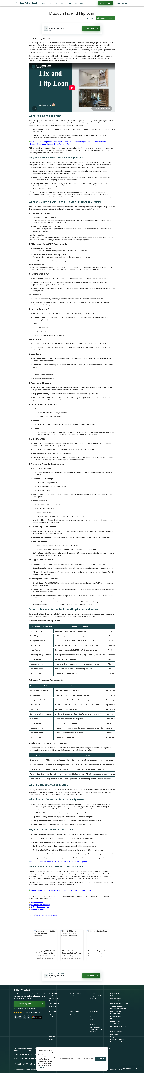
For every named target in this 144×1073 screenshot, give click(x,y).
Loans (43, 3)
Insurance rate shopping (40, 905)
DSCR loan (52, 996)
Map (50, 1014)
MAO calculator (114, 1034)
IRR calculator (114, 1029)
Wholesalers (73, 1014)
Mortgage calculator (116, 1037)
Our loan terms (53, 998)
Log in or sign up (121, 3)
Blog (91, 1014)
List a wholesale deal (76, 1017)
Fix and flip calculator (116, 1024)
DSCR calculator (115, 1014)
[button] (128, 1069)
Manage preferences (66, 1059)
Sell (69, 3)
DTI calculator (114, 1019)
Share (91, 18)
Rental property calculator (118, 1042)
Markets (92, 1024)
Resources (94, 1011)
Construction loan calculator (118, 1008)
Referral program (95, 1027)
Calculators (115, 990)
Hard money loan (54, 1003)
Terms (35, 1058)
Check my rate (105, 3)
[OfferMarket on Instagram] (20, 1017)
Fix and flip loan (54, 1001)
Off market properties (40, 907)
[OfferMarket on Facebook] (16, 1017)
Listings (52, 1011)
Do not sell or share (85, 1059)
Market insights (37, 909)
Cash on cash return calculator (119, 1003)
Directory (52, 1017)
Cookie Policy (42, 1067)
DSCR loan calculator (116, 1016)
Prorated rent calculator (117, 1039)
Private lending (37, 902)
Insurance (53, 3)
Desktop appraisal (115, 1011)
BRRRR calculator (115, 996)
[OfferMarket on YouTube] (28, 1017)
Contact (51, 1042)
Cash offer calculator (116, 1001)
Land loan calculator (116, 1031)
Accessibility (112, 1070)
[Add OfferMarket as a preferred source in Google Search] (37, 1017)
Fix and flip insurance (76, 996)
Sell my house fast (95, 996)
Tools (91, 1019)
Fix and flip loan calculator (118, 1026)
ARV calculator (114, 993)
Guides (92, 1017)
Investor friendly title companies (96, 1030)
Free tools (79, 3)
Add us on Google (107, 18)
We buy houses (94, 998)
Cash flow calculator (116, 998)
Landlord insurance (75, 993)
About (51, 1039)
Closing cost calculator (117, 1006)
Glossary (92, 1022)
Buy (62, 3)
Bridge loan (52, 1006)
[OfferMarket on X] (24, 1017)
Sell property (93, 993)
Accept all (101, 1059)
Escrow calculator (115, 1021)
